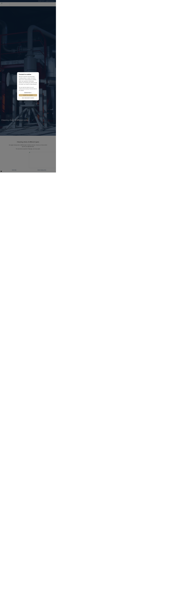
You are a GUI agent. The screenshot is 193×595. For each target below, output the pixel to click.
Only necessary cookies (28, 97)
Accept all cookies (28, 95)
